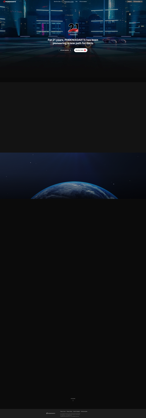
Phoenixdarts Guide (69, 1)
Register (129, 1)
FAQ (76, 1)
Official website (83, 1)
